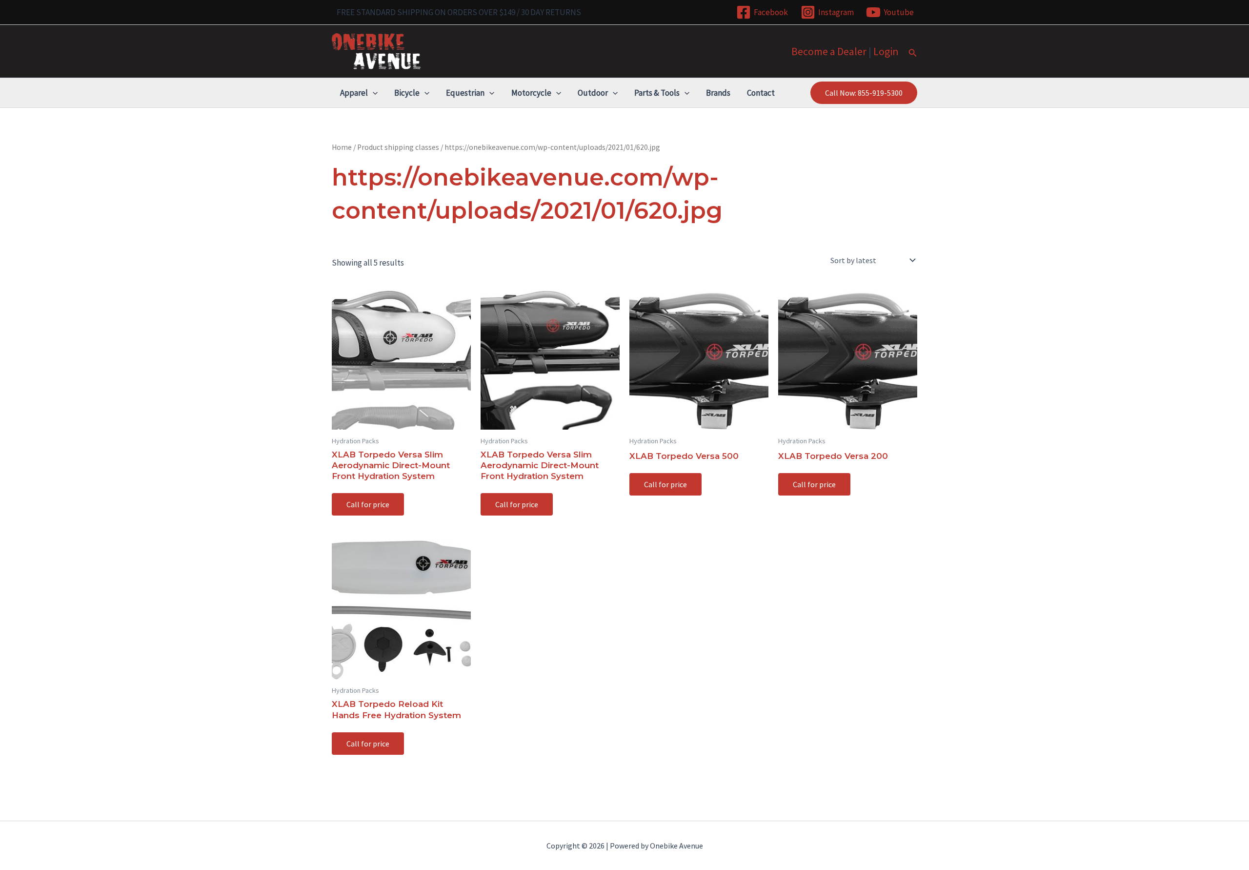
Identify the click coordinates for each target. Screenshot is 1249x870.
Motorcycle (531, 92)
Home (342, 147)
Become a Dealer (828, 51)
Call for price (367, 504)
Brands (718, 92)
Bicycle (407, 92)
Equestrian (465, 92)
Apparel (354, 92)
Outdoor (593, 92)
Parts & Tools (657, 92)
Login (886, 51)
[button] (912, 53)
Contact (761, 92)
